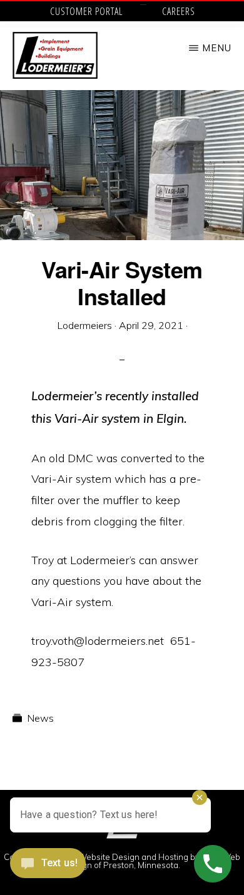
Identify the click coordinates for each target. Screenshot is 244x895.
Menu (216, 48)
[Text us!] (48, 868)
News (40, 718)
